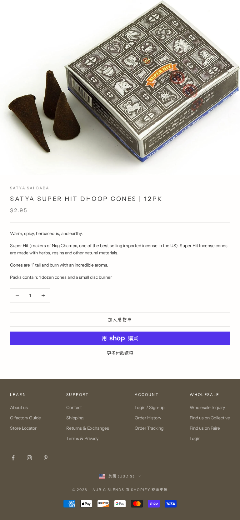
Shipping (74, 418)
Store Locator (23, 428)
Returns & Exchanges (87, 428)
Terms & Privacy (82, 438)
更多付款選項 (120, 353)
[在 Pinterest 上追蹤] (45, 458)
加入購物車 (120, 319)
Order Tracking (149, 428)
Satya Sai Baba (29, 188)
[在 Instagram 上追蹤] (29, 458)
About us (19, 407)
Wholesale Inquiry (207, 407)
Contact (74, 407)
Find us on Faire (205, 428)
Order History (148, 418)
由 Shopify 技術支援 (147, 490)
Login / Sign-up (149, 407)
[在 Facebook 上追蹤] (13, 458)
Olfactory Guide (25, 418)
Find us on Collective (210, 418)
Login (195, 438)
